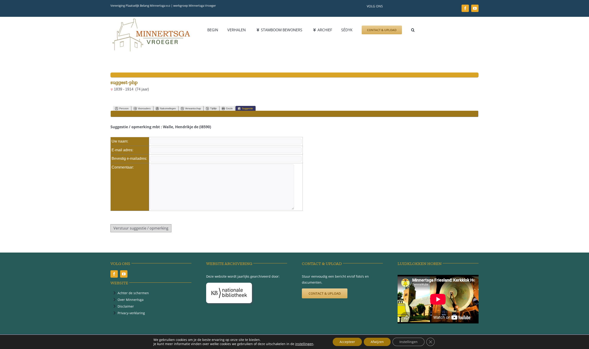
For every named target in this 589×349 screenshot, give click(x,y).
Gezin (229, 108)
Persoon (124, 108)
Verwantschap (193, 108)
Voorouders (144, 108)
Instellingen (408, 342)
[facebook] (465, 8)
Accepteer (347, 342)
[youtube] (475, 8)
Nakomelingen (168, 108)
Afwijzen (377, 342)
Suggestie (247, 108)
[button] (413, 30)
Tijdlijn (213, 108)
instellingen (304, 344)
